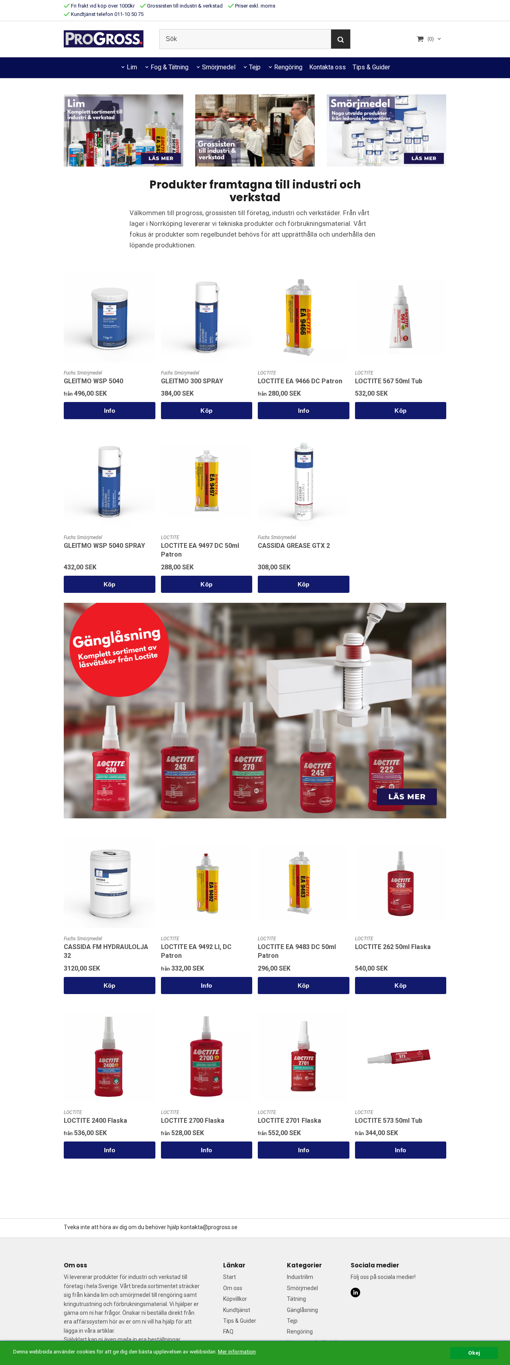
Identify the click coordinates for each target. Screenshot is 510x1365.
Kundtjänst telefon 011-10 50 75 (106, 14)
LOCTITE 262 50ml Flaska (393, 947)
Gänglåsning (302, 1310)
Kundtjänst (236, 1310)
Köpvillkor (235, 1299)
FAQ (228, 1331)
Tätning (296, 1299)
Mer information (237, 1351)
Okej (474, 1352)
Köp (206, 410)
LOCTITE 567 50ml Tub (388, 381)
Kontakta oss (327, 67)
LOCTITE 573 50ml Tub (388, 1120)
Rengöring (288, 67)
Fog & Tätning (169, 67)
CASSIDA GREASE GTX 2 (294, 545)
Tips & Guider (371, 67)
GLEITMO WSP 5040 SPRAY (104, 545)
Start (229, 1277)
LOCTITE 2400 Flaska (95, 1120)
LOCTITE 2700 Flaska (192, 1120)
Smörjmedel (218, 67)
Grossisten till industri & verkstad (184, 6)
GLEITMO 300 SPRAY (192, 381)
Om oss (232, 1288)
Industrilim (300, 1277)
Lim (132, 67)
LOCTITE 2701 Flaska (289, 1120)
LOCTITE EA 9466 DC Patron (300, 381)
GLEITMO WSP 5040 (93, 381)
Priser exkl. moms (254, 6)
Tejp (255, 67)
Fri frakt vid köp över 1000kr (102, 6)
